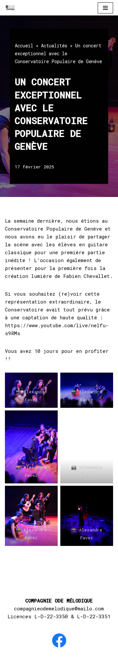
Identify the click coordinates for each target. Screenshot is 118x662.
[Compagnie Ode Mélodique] (10, 8)
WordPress (88, 655)
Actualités (54, 45)
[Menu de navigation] (105, 7)
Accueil (24, 45)
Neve (22, 655)
